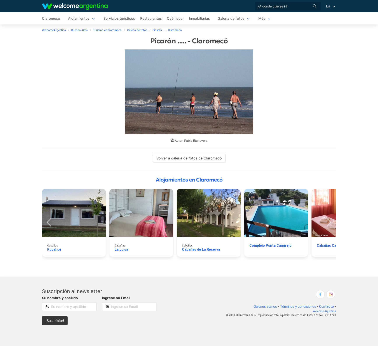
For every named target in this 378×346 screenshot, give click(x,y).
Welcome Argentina (324, 311)
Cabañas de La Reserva (201, 249)
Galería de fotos (231, 18)
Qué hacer (175, 18)
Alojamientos (78, 18)
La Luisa (121, 249)
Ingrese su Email (116, 298)
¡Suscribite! (55, 320)
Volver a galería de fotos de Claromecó (189, 158)
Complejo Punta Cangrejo (270, 245)
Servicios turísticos (119, 18)
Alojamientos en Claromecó (189, 179)
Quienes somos (265, 306)
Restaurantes (151, 18)
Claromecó (51, 18)
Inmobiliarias (199, 18)
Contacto (326, 306)
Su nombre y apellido (60, 298)
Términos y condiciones (298, 306)
